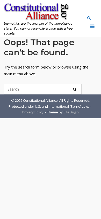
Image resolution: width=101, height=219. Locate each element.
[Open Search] (89, 18)
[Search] (75, 89)
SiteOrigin (71, 112)
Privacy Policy (33, 112)
